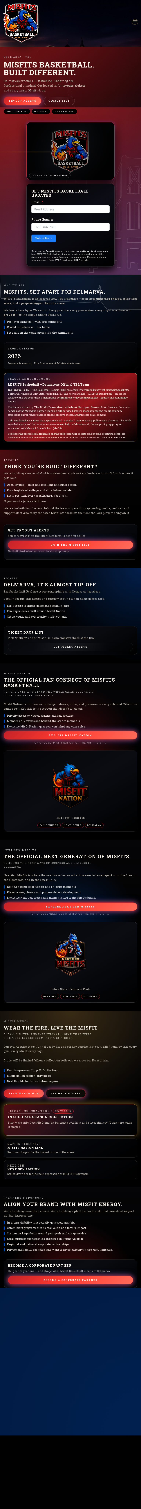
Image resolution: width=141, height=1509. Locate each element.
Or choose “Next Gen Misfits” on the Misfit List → (70, 914)
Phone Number (42, 219)
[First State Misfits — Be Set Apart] (21, 23)
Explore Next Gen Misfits (70, 906)
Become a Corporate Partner (70, 1280)
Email (35, 202)
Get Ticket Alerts (70, 646)
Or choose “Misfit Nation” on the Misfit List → (71, 742)
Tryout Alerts (23, 100)
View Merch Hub (24, 1093)
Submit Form (43, 238)
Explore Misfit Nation (70, 735)
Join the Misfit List (70, 544)
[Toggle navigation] (135, 22)
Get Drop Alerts (65, 1093)
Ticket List (59, 100)
